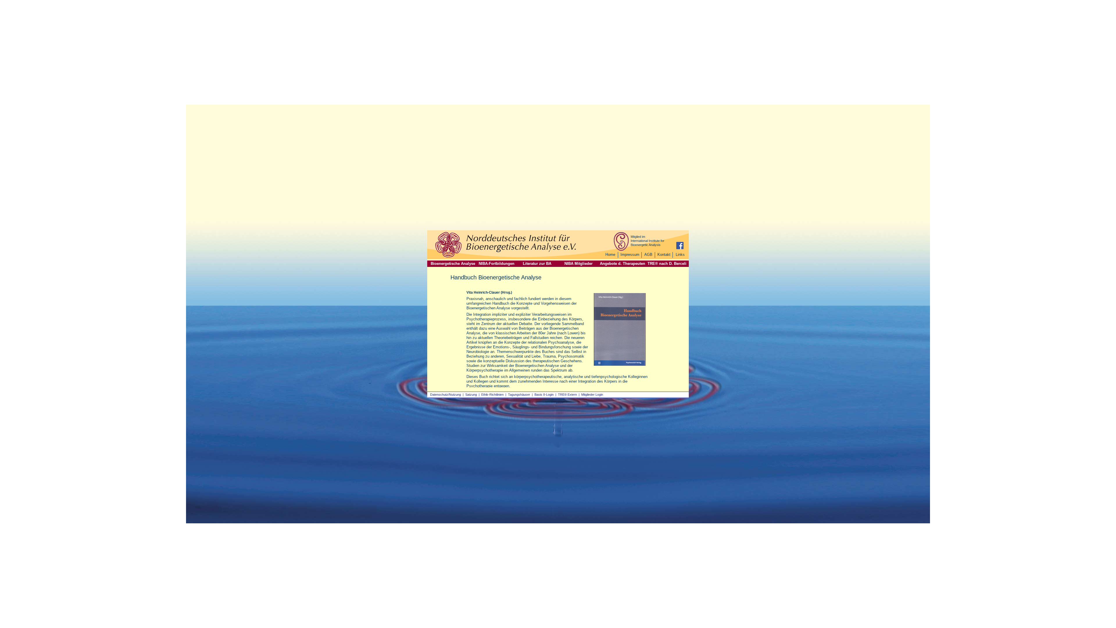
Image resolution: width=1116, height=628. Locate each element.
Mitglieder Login (592, 394)
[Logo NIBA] (448, 256)
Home (610, 254)
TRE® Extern (567, 394)
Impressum (629, 254)
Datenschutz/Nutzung (445, 394)
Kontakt (663, 254)
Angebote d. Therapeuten (622, 263)
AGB (648, 254)
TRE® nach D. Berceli (667, 263)
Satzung (471, 394)
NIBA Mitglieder (578, 263)
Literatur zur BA (537, 263)
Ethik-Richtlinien (492, 394)
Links (680, 254)
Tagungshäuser (519, 394)
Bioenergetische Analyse (453, 263)
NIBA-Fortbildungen (496, 263)
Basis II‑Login (544, 394)
